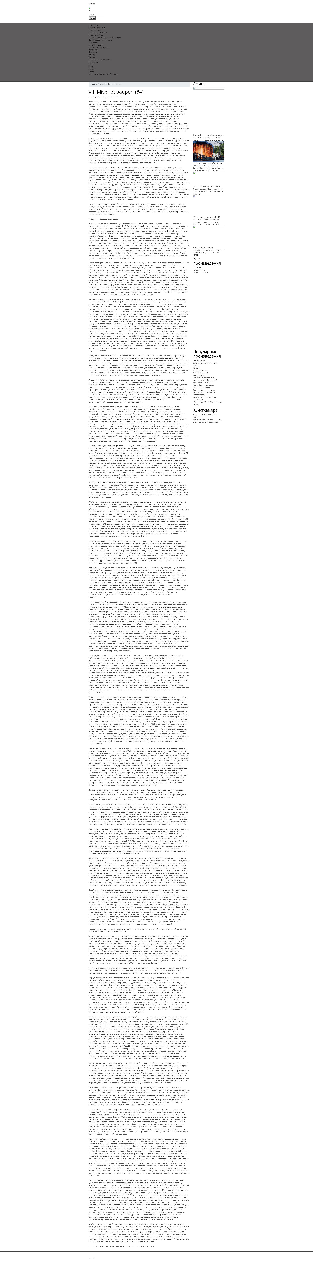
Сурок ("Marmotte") (200, 373)
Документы (93, 50)
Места (91, 72)
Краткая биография (97, 28)
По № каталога (199, 270)
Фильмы (92, 69)
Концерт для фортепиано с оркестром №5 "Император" (205, 379)
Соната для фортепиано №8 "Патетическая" (204, 398)
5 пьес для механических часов (206, 422)
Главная (94, 84)
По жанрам (197, 268)
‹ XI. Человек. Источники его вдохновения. (106, 1246)
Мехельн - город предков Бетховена (104, 74)
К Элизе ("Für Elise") (200, 370)
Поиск (91, 10)
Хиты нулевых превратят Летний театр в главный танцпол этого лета (208, 138)
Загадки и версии (96, 35)
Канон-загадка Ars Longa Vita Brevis (207, 419)
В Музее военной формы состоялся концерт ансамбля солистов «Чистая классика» (208, 191)
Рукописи (92, 57)
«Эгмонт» (197, 368)
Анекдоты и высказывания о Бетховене (105, 37)
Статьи (91, 64)
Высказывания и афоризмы (100, 59)
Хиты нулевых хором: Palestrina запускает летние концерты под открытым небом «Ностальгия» (206, 222)
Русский (92, 3)
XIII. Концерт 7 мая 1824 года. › (141, 1246)
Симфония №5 (199, 360)
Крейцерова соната (201, 382)
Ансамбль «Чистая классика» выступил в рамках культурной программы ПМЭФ (208, 252)
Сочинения (93, 42)
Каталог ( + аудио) (96, 45)
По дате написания (201, 272)
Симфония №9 (199, 375)
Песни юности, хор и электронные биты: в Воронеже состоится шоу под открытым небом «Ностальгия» (208, 168)
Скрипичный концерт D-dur (204, 390)
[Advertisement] (208, 312)
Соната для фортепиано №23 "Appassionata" (205, 393)
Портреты (93, 52)
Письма (92, 54)
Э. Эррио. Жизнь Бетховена (111, 84)
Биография (93, 25)
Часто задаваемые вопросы (100, 40)
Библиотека (93, 62)
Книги (91, 67)
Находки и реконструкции (99, 47)
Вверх (125, 1246)
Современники (95, 30)
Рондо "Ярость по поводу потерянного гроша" (203, 386)
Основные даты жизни (98, 32)
